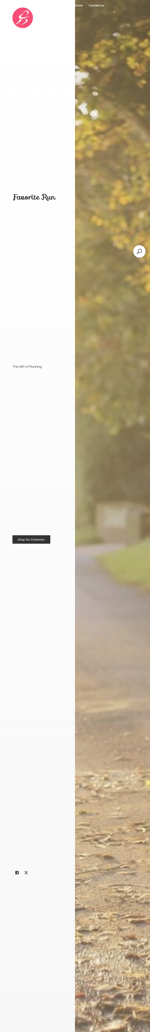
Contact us (96, 5)
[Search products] (139, 251)
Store (79, 5)
